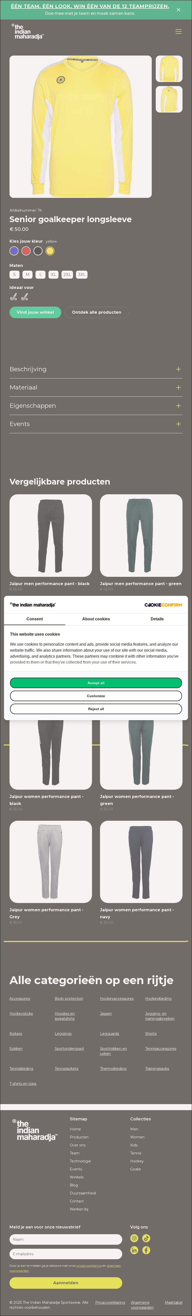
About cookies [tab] (96, 619)
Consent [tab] (34, 619)
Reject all (96, 709)
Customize (96, 696)
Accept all (96, 683)
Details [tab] (157, 619)
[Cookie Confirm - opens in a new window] (163, 604)
